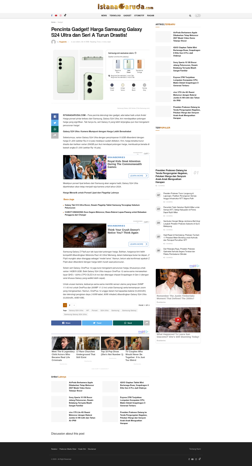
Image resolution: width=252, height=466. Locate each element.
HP (87, 310)
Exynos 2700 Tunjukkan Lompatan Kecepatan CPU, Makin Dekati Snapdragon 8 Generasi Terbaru (132, 401)
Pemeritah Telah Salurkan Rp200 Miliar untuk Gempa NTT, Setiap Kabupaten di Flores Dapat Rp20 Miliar (181, 210)
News (104, 15)
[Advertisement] (178, 368)
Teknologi (115, 15)
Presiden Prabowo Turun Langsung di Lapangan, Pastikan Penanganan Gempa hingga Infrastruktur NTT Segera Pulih (179, 196)
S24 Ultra (105, 310)
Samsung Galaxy (129, 310)
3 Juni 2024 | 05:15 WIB (80, 41)
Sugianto (63, 41)
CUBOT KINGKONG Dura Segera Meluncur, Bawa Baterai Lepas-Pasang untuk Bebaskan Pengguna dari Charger (105, 213)
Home (53, 22)
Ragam (150, 15)
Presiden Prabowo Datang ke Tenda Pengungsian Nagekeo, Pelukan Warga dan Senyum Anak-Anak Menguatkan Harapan (133, 418)
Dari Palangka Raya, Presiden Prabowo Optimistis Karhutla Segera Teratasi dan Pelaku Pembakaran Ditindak (179, 251)
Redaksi (54, 449)
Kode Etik (82, 449)
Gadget (127, 15)
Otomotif (139, 15)
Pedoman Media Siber (67, 449)
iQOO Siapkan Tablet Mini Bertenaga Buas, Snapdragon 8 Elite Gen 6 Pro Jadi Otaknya (134, 385)
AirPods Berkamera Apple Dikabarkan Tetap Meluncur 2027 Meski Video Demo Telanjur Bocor (81, 386)
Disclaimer (92, 449)
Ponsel (95, 310)
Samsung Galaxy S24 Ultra (75, 314)
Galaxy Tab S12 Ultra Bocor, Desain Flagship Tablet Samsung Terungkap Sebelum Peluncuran (102, 206)
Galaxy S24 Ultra (76, 310)
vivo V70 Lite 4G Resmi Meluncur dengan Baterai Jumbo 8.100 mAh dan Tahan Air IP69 (82, 416)
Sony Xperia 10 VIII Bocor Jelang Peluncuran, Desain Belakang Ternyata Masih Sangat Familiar (81, 401)
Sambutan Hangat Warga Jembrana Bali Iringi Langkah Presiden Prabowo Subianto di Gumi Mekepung (181, 223)
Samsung (115, 310)
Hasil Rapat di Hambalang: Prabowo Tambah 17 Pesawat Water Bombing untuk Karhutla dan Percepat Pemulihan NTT (181, 237)
